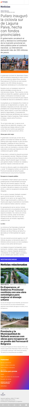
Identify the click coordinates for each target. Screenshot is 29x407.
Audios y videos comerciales (8, 365)
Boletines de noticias (6, 381)
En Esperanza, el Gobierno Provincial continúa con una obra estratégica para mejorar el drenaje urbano (13, 293)
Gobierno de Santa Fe (4, 2)
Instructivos (3, 386)
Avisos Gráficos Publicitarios (8, 367)
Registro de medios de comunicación (10, 376)
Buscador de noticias (6, 379)
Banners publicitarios (6, 362)
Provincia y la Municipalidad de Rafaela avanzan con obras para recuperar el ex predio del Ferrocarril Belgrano (14, 337)
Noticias (5, 6)
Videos (2, 374)
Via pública (3, 369)
